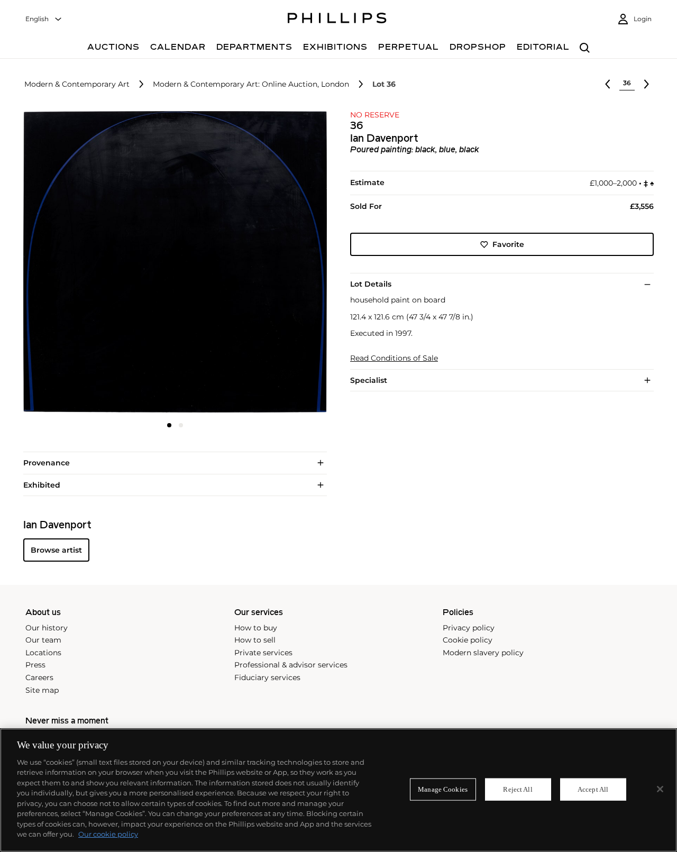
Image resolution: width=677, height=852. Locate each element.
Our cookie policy (108, 834)
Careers (39, 677)
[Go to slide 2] (181, 425)
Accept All (593, 789)
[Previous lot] (607, 84)
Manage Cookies (443, 789)
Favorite (508, 244)
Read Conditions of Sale (394, 358)
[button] (172, 262)
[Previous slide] (73, 263)
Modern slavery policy (483, 652)
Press (35, 665)
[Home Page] (337, 19)
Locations (43, 652)
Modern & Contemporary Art (77, 84)
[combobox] (43, 19)
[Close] (660, 789)
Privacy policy (469, 628)
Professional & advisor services (290, 665)
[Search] (584, 48)
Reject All (517, 789)
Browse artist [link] (56, 550)
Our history (46, 628)
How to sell (255, 640)
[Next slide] (276, 263)
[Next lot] (646, 84)
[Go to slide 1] (169, 425)
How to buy (255, 628)
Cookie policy (467, 640)
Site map (42, 690)
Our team (43, 640)
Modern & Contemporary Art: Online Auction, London (251, 84)
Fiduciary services (267, 677)
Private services (263, 652)
